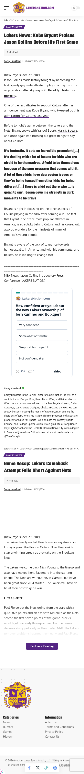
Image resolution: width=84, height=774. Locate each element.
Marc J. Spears (67, 130)
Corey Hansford (12, 61)
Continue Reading (42, 646)
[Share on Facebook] (29, 767)
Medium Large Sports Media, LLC (32, 760)
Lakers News (14, 27)
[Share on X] (37, 767)
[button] (7, 8)
